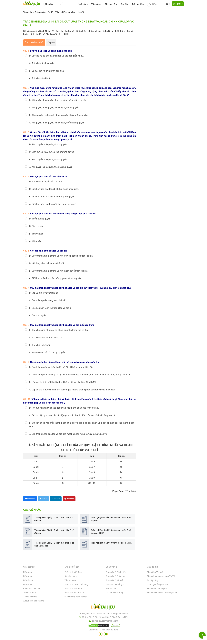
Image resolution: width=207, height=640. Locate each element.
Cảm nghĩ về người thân (158, 584)
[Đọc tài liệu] (101, 634)
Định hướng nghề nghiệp (75, 596)
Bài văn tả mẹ (70, 576)
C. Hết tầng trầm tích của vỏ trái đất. (47, 263)
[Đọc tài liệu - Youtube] (106, 634)
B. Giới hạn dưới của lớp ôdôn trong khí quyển (51, 196)
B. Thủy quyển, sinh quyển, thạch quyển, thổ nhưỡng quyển (58, 115)
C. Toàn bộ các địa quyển (41, 63)
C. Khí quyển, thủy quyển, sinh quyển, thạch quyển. (54, 107)
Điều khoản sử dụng (109, 629)
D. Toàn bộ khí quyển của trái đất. (46, 181)
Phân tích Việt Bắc (73, 572)
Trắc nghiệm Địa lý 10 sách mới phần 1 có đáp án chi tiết (54, 544)
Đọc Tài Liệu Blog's (115, 584)
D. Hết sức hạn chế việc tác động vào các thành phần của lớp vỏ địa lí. (64, 407)
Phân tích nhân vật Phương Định (162, 592)
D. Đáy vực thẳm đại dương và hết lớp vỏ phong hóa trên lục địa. (61, 255)
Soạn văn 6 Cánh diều (116, 572)
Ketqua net (111, 588)
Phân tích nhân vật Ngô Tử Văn (161, 576)
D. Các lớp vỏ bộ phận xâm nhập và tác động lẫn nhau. (56, 55)
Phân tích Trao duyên (157, 588)
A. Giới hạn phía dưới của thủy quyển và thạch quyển (55, 278)
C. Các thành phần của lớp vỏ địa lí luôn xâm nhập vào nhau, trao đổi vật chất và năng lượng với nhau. (80, 374)
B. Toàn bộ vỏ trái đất (40, 345)
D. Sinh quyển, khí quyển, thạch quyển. (48, 144)
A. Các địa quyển (37, 315)
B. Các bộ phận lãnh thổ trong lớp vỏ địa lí (50, 308)
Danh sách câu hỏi (34, 42)
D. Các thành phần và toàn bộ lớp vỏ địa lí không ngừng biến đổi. (61, 367)
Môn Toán (28, 580)
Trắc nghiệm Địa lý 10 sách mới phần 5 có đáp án (54, 519)
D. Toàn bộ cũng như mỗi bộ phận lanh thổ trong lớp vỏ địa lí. (59, 330)
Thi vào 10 (110, 4)
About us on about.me (33, 601)
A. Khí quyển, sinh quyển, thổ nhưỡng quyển (51, 167)
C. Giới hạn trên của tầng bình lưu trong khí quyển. (54, 189)
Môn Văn (27, 572)
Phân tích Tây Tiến (31, 588)
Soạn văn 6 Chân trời (115, 576)
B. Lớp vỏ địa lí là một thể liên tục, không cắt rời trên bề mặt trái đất (62, 382)
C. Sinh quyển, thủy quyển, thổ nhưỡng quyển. (51, 152)
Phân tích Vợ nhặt (155, 572)
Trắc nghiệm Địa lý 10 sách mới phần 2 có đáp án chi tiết (111, 531)
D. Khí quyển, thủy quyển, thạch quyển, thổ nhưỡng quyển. (57, 100)
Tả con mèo (70, 580)
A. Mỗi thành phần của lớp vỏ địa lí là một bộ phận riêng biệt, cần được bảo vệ (68, 434)
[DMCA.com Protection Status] (98, 626)
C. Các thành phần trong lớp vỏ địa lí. (47, 300)
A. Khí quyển (35, 241)
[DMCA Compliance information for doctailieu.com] (114, 626)
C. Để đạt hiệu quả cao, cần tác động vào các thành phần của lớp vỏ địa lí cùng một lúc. (72, 415)
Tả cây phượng (30, 596)
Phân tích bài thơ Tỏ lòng (76, 584)
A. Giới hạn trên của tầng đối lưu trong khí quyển (53, 204)
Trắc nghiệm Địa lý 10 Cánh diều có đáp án (111, 543)
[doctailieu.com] (103, 607)
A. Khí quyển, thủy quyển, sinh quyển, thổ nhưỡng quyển (56, 122)
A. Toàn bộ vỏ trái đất (40, 78)
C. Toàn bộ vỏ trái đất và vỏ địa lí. (46, 337)
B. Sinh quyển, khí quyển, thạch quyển (48, 159)
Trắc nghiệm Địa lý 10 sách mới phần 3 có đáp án (54, 531)
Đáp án (51, 42)
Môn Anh (27, 576)
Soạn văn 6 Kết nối (114, 580)
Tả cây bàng (152, 580)
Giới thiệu (93, 629)
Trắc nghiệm (138, 4)
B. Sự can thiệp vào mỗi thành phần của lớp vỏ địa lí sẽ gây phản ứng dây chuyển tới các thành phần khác (81, 425)
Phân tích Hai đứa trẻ (74, 592)
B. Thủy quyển (36, 233)
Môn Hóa (27, 584)
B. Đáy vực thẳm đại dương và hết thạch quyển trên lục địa (58, 271)
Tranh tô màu (29, 592)
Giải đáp (124, 4)
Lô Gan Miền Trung (114, 592)
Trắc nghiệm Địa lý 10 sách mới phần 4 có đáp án (111, 519)
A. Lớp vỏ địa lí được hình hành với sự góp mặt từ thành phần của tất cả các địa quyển (72, 389)
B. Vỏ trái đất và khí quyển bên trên (46, 71)
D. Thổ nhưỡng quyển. (40, 218)
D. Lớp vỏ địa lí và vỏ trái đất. (43, 293)
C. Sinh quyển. (36, 226)
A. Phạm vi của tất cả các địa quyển (47, 352)
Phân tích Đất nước (73, 588)
